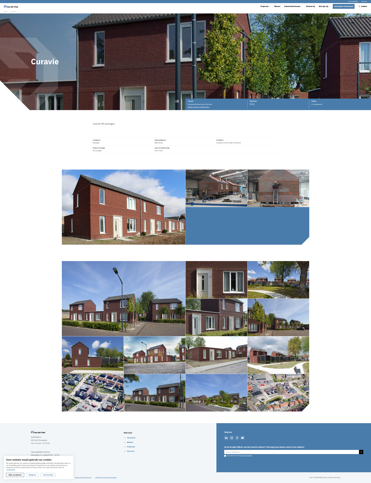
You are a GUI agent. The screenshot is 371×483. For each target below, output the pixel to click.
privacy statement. (246, 456)
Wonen (252, 104)
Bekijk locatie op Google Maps (198, 107)
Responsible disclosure (83, 477)
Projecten (14, 11)
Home (5, 11)
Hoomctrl (364, 1)
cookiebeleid (10, 470)
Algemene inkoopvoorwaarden (106, 477)
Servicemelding (353, 1)
